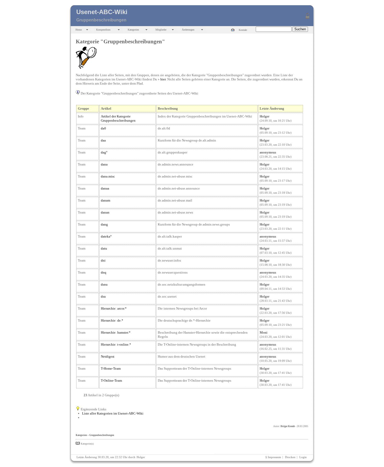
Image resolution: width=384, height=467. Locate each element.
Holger (264, 116)
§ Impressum (273, 457)
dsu (103, 296)
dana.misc (108, 176)
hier (163, 79)
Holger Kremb (288, 426)
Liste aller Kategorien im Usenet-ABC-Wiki (112, 413)
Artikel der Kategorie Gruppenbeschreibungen (118, 118)
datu (104, 248)
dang (104, 224)
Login (303, 457)
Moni (263, 332)
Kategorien (133, 29)
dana (104, 164)
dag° (104, 152)
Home (78, 29)
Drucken (290, 457)
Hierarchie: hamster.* (116, 332)
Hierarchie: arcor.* (114, 308)
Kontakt (243, 29)
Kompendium (103, 29)
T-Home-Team (111, 368)
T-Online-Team (111, 380)
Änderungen (188, 29)
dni (103, 260)
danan (105, 212)
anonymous (268, 152)
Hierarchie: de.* (112, 320)
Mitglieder (160, 29)
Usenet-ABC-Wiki (101, 11)
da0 (103, 128)
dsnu (104, 284)
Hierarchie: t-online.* (116, 344)
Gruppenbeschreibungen (101, 435)
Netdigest (107, 356)
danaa (105, 188)
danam (105, 200)
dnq (103, 272)
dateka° (106, 236)
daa (103, 140)
